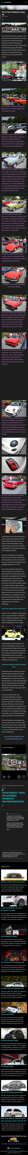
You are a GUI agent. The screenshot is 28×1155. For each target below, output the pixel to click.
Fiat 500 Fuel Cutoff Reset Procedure (12, 1092)
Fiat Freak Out (8, 798)
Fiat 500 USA (7, 2)
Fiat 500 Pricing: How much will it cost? (12, 988)
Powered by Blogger (15, 1148)
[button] (2, 19)
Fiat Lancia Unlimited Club (13, 801)
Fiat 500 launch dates (7, 1066)
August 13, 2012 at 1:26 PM (14, 813)
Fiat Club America (9, 796)
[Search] (26, 2)
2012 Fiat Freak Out (9, 793)
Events (22, 793)
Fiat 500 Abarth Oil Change (9, 936)
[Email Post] (2, 790)
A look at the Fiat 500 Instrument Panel (12, 962)
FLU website (5, 729)
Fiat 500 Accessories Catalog (9, 1040)
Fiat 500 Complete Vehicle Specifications (13, 882)
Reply (8, 829)
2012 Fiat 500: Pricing (7, 1014)
